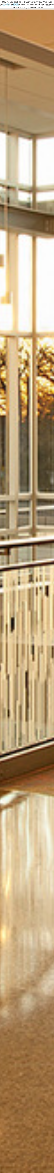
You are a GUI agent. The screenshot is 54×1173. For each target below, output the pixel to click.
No (42, 7)
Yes (39, 7)
